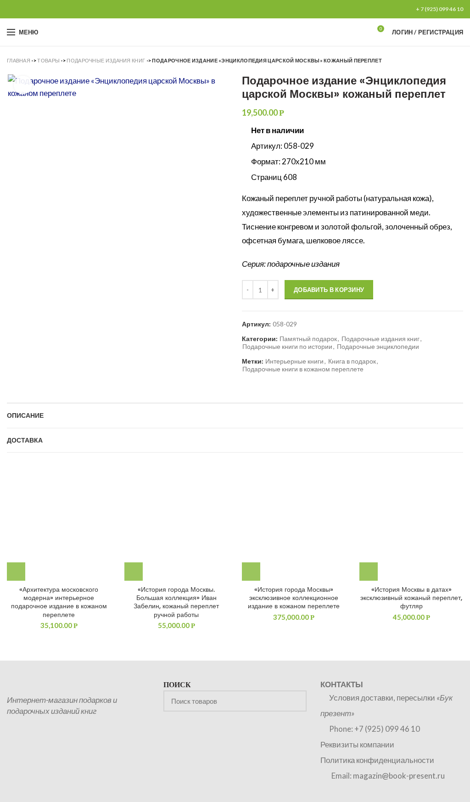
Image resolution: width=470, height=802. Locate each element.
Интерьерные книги (294, 361)
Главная (18, 60)
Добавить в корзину (329, 289)
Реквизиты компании (357, 744)
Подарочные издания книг (106, 60)
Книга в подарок (352, 361)
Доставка (25, 440)
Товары (48, 60)
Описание (25, 415)
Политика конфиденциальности (377, 760)
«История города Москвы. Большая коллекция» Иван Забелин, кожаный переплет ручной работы (176, 602)
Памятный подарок (308, 338)
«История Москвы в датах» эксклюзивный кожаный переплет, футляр (411, 598)
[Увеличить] (23, 85)
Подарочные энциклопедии (378, 346)
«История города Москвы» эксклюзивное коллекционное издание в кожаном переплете (294, 598)
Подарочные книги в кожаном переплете (303, 369)
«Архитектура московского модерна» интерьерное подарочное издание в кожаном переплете (59, 602)
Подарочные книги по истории (287, 346)
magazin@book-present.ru (399, 775)
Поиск (294, 701)
